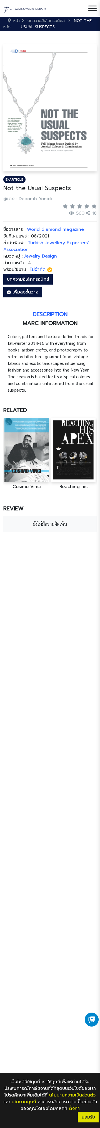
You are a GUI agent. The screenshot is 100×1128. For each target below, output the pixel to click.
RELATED (15, 410)
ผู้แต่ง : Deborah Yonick (28, 198)
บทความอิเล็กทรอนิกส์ (28, 279)
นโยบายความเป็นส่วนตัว (72, 1095)
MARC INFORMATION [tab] (50, 323)
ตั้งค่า (74, 1108)
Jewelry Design (40, 256)
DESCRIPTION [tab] (50, 314)
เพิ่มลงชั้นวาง (24, 292)
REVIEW (13, 508)
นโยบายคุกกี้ (24, 1101)
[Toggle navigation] (92, 8)
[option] (27, 454)
